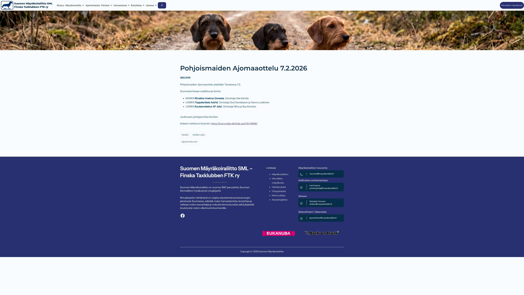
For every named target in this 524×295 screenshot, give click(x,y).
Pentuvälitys (278, 195)
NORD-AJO (199, 135)
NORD (185, 135)
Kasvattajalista (279, 199)
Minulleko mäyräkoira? (512, 5)
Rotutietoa (136, 5)
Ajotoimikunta (189, 141)
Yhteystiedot (279, 191)
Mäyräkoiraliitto (73, 5)
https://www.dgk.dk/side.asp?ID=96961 (234, 123)
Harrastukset (120, 5)
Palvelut (105, 5)
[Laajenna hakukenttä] (162, 5)
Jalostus (150, 5)
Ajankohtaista (93, 5)
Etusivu (60, 5)
